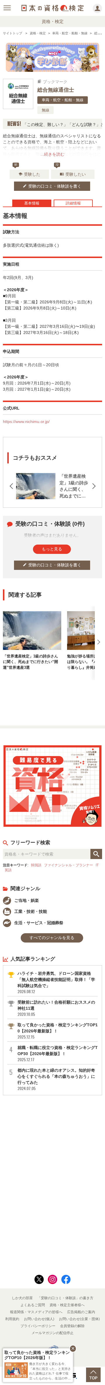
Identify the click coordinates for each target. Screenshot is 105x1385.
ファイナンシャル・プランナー (68, 865)
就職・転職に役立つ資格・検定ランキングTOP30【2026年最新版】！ (58, 1053)
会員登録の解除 (72, 1326)
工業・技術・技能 (30, 911)
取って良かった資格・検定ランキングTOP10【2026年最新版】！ (58, 1031)
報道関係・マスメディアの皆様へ (36, 1312)
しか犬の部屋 (22, 1298)
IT (97, 865)
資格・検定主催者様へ (67, 1305)
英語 (8, 870)
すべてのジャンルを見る (51, 937)
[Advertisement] (52, 700)
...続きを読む (52, 154)
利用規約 (12, 1319)
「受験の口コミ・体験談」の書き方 (65, 1298)
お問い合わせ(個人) (39, 1319)
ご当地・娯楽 (26, 900)
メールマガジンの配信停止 (53, 1333)
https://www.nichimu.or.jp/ (26, 421)
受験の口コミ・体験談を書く (52, 186)
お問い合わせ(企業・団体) (79, 1319)
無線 (45, 110)
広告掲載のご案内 (81, 1312)
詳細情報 (73, 203)
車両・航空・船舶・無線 (62, 100)
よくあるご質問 (32, 1305)
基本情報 (31, 203)
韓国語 (36, 865)
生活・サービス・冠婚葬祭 (38, 922)
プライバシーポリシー (37, 1326)
